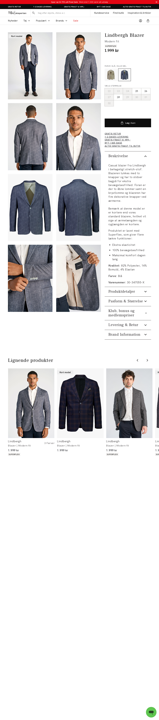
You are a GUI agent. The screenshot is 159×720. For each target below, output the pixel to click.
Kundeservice (101, 12)
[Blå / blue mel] (124, 75)
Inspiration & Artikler (139, 12)
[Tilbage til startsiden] (17, 13)
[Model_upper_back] (30, 136)
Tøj (25, 20)
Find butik (118, 12)
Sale (75, 20)
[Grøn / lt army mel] (111, 75)
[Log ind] (140, 21)
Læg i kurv (130, 123)
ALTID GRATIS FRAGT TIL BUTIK (137, 6)
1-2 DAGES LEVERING (42, 6)
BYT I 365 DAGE (104, 6)
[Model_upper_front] (78, 65)
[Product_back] (78, 207)
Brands (60, 20)
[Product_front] (30, 207)
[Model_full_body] (30, 65)
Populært (41, 20)
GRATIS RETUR (14, 6)
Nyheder (13, 20)
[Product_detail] (30, 278)
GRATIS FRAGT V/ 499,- (74, 6)
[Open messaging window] (151, 712)
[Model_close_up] (78, 136)
